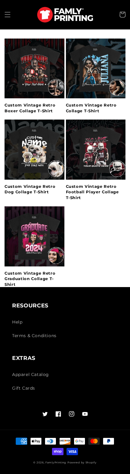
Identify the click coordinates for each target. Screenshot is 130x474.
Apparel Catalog (30, 374)
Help (17, 322)
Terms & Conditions (34, 335)
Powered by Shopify (82, 462)
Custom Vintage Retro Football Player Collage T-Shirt (92, 192)
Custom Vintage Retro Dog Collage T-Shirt (30, 189)
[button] (7, 14)
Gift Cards (23, 388)
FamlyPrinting (55, 462)
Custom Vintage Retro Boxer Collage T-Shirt (30, 108)
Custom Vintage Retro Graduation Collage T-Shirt (30, 279)
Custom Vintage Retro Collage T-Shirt (91, 108)
